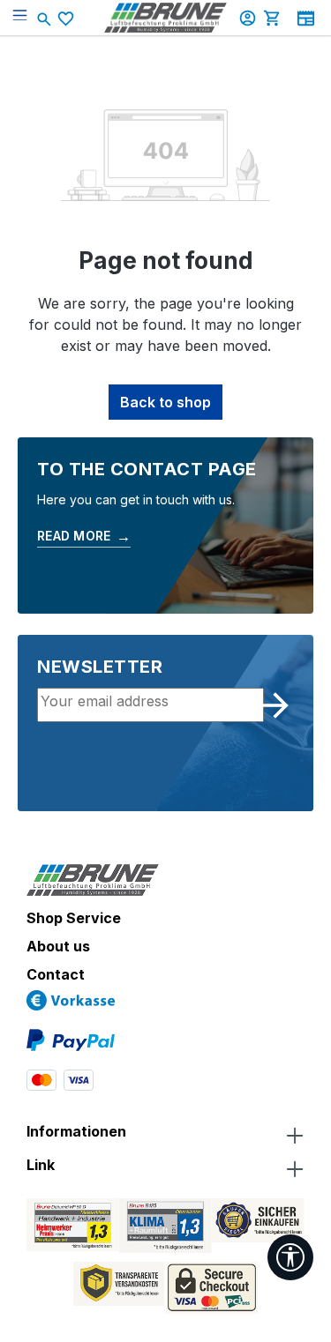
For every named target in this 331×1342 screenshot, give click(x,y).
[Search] (46, 18)
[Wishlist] (68, 18)
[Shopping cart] (274, 17)
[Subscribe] (275, 705)
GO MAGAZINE (306, 18)
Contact (55, 974)
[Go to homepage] (166, 17)
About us (58, 946)
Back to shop (165, 402)
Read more (84, 536)
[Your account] (249, 17)
